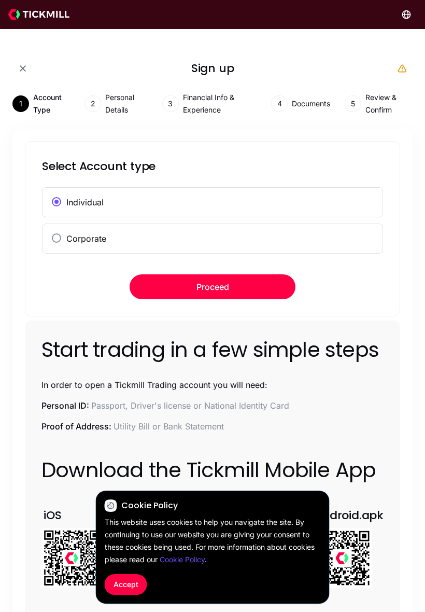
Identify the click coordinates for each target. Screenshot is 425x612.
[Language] (406, 14)
